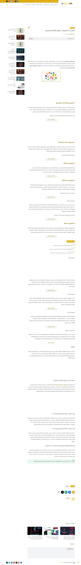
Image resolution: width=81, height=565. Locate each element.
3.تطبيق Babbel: (69, 163)
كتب (24, 4)
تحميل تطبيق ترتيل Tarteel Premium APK (52, 538)
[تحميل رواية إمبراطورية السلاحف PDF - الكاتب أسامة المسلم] (20, 50)
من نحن (40, 1)
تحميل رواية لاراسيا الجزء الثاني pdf (12, 58)
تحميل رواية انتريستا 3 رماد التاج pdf (11, 92)
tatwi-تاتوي (61, 562)
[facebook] (18, 1)
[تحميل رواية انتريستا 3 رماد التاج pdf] (20, 92)
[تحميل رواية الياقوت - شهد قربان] (20, 44)
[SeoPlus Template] (74, 562)
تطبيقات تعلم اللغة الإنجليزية (60, 384)
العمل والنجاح (39, 4)
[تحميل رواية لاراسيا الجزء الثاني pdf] (20, 58)
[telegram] (11, 1)
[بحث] (7, 5)
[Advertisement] (40, 17)
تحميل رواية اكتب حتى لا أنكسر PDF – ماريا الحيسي (12, 38)
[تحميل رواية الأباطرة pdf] (20, 85)
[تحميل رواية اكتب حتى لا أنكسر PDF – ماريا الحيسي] (20, 37)
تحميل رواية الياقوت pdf (12, 30)
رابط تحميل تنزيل (51, 308)
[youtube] (13, 1)
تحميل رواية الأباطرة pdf (12, 86)
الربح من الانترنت (53, 4)
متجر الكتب (28, 4)
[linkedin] (12, 563)
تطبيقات (33, 4)
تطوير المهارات (46, 4)
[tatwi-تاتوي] (67, 3)
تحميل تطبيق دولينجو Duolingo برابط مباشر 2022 (63, 245)
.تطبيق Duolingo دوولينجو (65, 103)
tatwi (71, 34)
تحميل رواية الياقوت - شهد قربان (12, 44)
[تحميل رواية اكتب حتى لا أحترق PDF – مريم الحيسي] (20, 64)
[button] (69, 492)
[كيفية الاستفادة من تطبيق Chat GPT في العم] (20, 78)
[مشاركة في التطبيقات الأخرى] (58, 492)
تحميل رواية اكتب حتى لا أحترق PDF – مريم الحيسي (12, 65)
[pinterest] (9, 1)
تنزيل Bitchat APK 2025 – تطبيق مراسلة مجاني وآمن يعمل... (35, 538)
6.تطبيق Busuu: (69, 223)
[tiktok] (7, 1)
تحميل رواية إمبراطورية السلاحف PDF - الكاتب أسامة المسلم (11, 52)
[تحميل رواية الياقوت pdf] (20, 30)
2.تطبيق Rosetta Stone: (66, 142)
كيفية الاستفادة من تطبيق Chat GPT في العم (12, 79)
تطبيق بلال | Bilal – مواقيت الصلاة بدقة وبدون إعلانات (69, 538)
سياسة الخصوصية (53, 1)
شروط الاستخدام (46, 1)
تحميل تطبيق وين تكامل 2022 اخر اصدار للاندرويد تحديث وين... (61, 249)
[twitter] (15, 1)
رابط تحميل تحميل (51, 119)
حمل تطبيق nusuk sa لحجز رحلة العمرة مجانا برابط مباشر (61, 253)
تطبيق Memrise (68, 180)
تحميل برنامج (51, 342)
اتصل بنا (35, 1)
